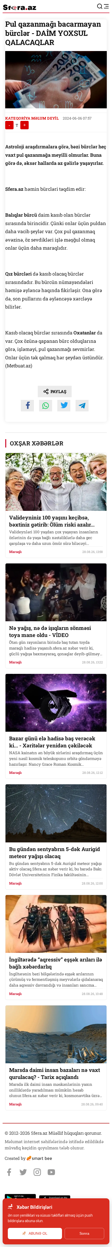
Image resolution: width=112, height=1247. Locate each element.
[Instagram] (37, 1172)
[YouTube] (51, 1172)
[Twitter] (23, 1172)
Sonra (84, 1233)
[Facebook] (9, 1172)
